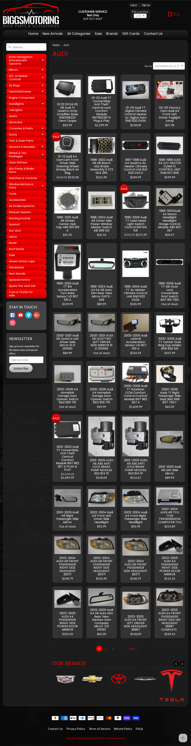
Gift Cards (131, 33)
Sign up (146, 5)
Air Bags (27, 85)
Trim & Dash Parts (21, 141)
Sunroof (14, 224)
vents (13, 237)
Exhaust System (20, 212)
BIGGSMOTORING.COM (94, 738)
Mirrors (27, 70)
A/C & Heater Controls (27, 78)
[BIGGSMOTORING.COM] (31, 15)
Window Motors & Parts (27, 186)
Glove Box (16, 122)
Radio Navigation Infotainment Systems (27, 60)
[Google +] (36, 315)
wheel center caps (22, 261)
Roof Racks (16, 249)
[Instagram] (12, 322)
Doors (27, 135)
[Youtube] (20, 315)
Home (33, 33)
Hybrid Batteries (27, 92)
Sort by (148, 66)
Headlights (27, 104)
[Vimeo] (28, 315)
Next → (134, 648)
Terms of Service (99, 728)
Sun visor (15, 230)
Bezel (12, 243)
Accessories (17, 200)
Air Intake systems (21, 206)
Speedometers (19, 280)
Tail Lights (15, 110)
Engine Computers (22, 98)
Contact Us (153, 33)
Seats (13, 116)
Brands (112, 33)
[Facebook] (12, 315)
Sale (98, 33)
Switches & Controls (23, 178)
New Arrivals (53, 33)
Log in (134, 5)
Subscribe (21, 368)
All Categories (78, 33)
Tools (12, 194)
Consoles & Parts (27, 128)
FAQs (139, 728)
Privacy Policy (76, 728)
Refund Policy (123, 728)
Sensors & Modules (27, 147)
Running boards (19, 218)
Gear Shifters (18, 162)
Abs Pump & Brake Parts (21, 170)
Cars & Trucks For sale (21, 293)
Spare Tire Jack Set (22, 286)
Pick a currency (140, 11)
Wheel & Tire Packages (27, 155)
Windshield (16, 267)
